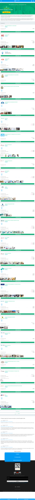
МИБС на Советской (7, 345)
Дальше (19, 413)
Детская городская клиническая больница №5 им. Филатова (13, 385)
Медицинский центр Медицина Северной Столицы (12, 220)
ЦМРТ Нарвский (7, 237)
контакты (18, 486)
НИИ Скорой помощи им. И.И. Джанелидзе (10, 25)
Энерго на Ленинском (8, 253)
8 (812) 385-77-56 (33, 1)
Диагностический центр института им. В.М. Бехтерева (11, 86)
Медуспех (6, 118)
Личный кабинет (31, 1)
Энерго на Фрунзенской (8, 144)
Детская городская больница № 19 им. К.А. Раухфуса (12, 361)
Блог (15, 486)
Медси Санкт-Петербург (8, 268)
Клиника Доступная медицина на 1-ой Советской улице (12, 284)
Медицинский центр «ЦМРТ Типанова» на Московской (7, 426)
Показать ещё (17, 411)
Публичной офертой (26, 482)
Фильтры (9, 499)
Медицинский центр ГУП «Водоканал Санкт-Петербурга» (13, 134)
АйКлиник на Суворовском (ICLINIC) (10, 301)
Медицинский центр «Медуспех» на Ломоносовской (7, 421)
